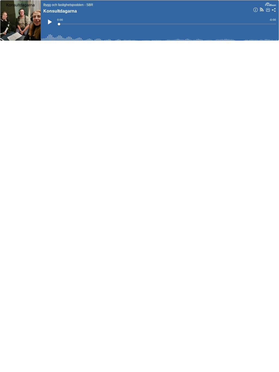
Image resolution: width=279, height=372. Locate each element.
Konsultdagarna (60, 11)
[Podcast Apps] (262, 10)
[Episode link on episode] (20, 20)
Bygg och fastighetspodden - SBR (68, 5)
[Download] (268, 10)
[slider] (167, 24)
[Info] (256, 10)
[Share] (274, 10)
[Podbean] (270, 4)
